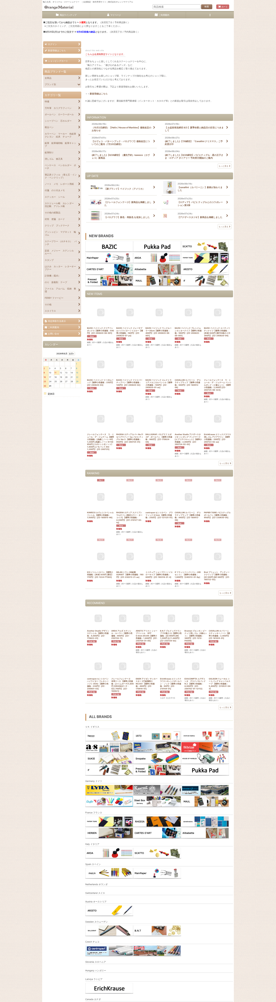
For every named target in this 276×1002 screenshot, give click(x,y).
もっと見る (223, 166)
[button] (210, 15)
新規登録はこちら (99, 93)
